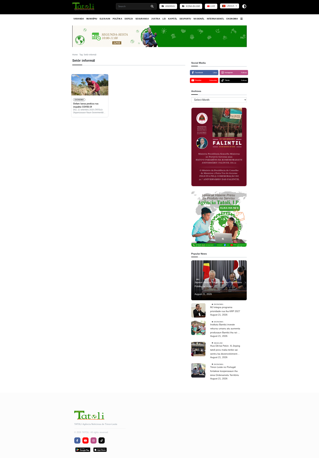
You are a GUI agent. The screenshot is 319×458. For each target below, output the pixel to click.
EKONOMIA (232, 19)
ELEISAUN (105, 19)
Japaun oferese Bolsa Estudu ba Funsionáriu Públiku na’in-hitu (218, 284)
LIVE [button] (212, 6)
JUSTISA (155, 19)
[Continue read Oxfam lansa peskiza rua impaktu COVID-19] (89, 84)
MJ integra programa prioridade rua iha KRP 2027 (225, 309)
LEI (164, 19)
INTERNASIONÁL (215, 19)
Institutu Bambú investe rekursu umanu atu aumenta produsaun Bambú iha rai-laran (225, 328)
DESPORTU (185, 19)
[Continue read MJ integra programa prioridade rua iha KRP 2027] (198, 310)
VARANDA (78, 19)
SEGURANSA (142, 19)
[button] (83, 6)
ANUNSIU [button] (170, 6)
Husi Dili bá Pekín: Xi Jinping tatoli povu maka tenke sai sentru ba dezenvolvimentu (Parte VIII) (225, 350)
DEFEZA (129, 19)
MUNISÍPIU (91, 19)
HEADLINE (218, 343)
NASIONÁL (199, 19)
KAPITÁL (172, 19)
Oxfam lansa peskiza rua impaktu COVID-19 (85, 105)
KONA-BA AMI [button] (192, 6)
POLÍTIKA (117, 19)
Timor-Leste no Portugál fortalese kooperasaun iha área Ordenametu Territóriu (224, 371)
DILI (197, 279)
